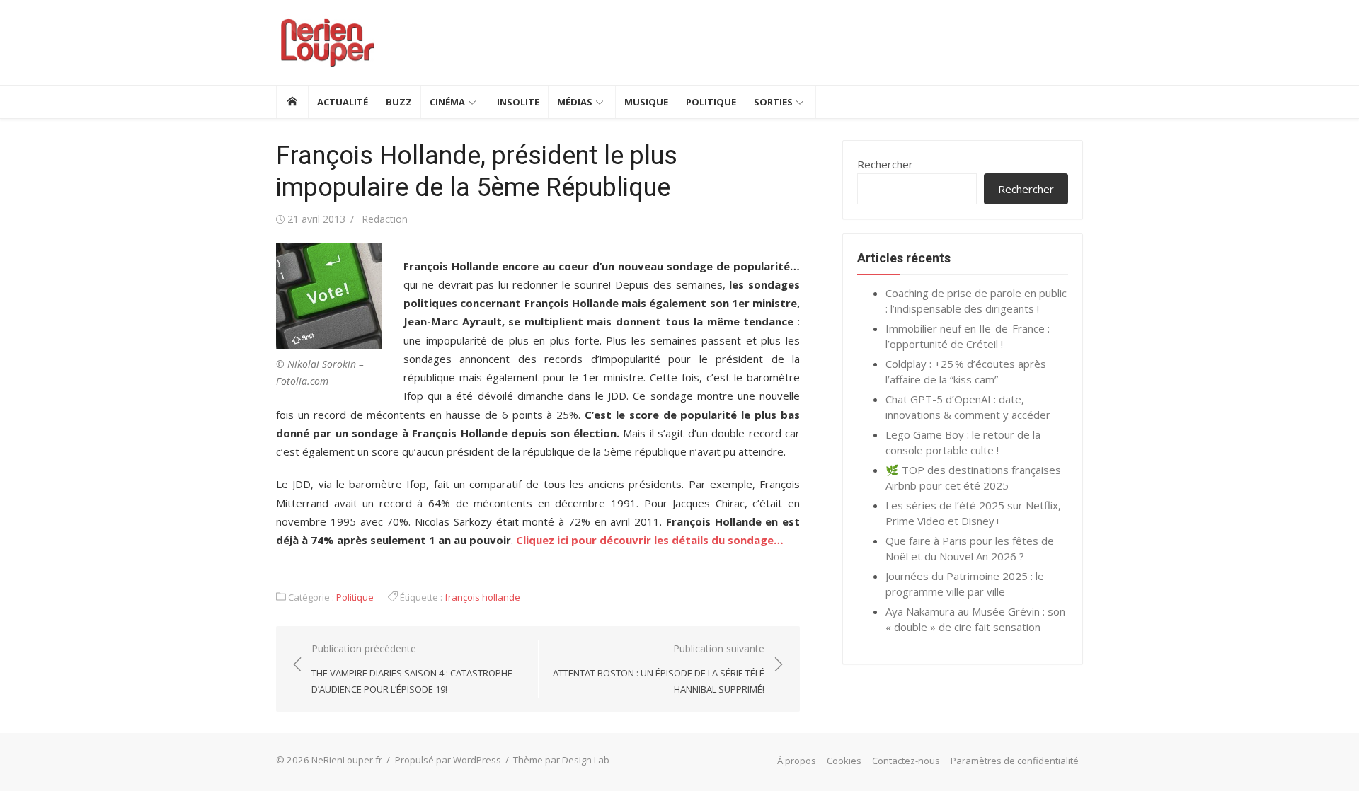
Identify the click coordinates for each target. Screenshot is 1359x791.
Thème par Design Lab (561, 760)
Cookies (844, 760)
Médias (574, 102)
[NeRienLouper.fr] (292, 102)
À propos (796, 760)
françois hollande (482, 597)
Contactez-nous (906, 760)
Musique (646, 102)
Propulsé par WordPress (448, 760)
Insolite (518, 102)
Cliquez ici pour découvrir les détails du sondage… (650, 540)
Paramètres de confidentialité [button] (1015, 760)
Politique (711, 102)
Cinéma (447, 102)
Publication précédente (411, 668)
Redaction (385, 219)
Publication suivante (658, 668)
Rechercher (885, 164)
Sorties (773, 102)
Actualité (342, 102)
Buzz (399, 102)
